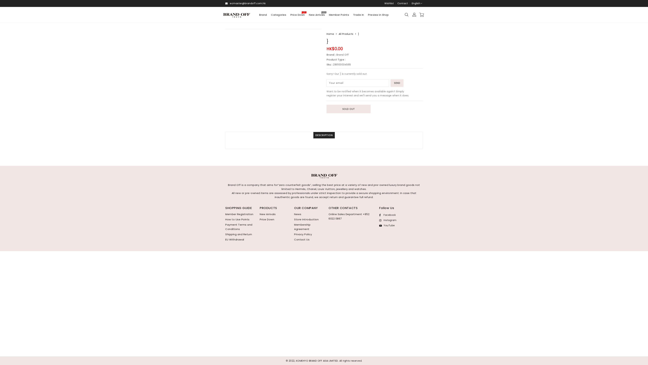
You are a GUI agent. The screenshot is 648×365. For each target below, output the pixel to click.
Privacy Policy (303, 234)
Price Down (267, 219)
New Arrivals (268, 214)
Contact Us (301, 239)
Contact (402, 3)
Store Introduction (306, 219)
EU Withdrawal (234, 239)
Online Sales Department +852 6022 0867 (349, 216)
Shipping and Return (238, 234)
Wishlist (389, 3)
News (297, 214)
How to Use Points (237, 219)
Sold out (348, 109)
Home (330, 34)
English (416, 3)
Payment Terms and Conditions (238, 227)
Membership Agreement (302, 227)
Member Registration (239, 214)
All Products (346, 34)
